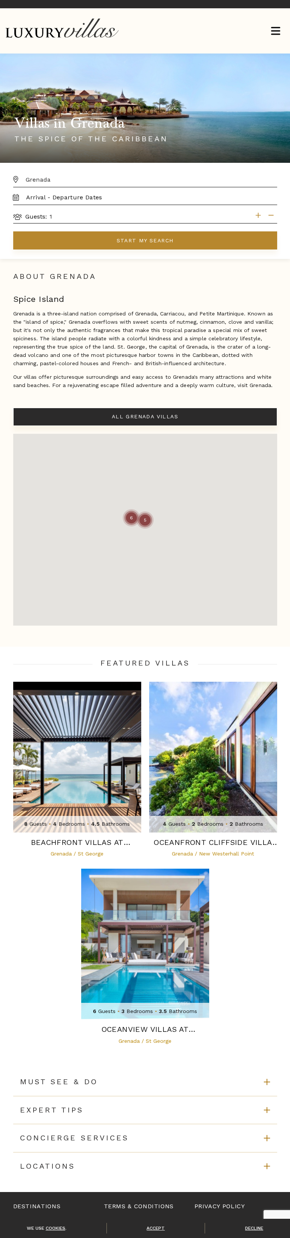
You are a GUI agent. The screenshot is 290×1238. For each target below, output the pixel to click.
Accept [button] (156, 1228)
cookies (55, 1228)
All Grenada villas (145, 416)
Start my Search (145, 240)
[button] (145, 520)
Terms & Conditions (139, 1206)
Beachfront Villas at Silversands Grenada (77, 842)
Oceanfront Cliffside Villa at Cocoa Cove (213, 842)
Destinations (37, 1206)
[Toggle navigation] (275, 31)
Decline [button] (254, 1228)
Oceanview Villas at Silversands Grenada (145, 1029)
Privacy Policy (219, 1206)
